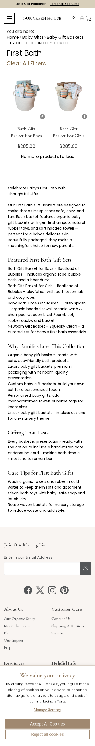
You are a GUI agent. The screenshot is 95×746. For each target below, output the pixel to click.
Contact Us (61, 618)
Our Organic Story (19, 618)
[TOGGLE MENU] (9, 18)
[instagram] (52, 590)
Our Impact (13, 640)
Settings (47, 710)
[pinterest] (64, 590)
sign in (57, 633)
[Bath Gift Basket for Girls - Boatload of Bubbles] (68, 99)
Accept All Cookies (47, 724)
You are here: (20, 31)
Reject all (47, 734)
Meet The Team (17, 626)
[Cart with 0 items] (88, 18)
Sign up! (85, 568)
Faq (7, 647)
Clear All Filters (26, 63)
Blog (8, 633)
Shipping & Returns (67, 626)
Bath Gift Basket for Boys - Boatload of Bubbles (26, 139)
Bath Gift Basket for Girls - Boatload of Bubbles (68, 139)
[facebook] (28, 590)
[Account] (73, 18)
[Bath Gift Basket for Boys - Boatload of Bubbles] (26, 99)
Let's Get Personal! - (47, 4)
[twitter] (40, 590)
